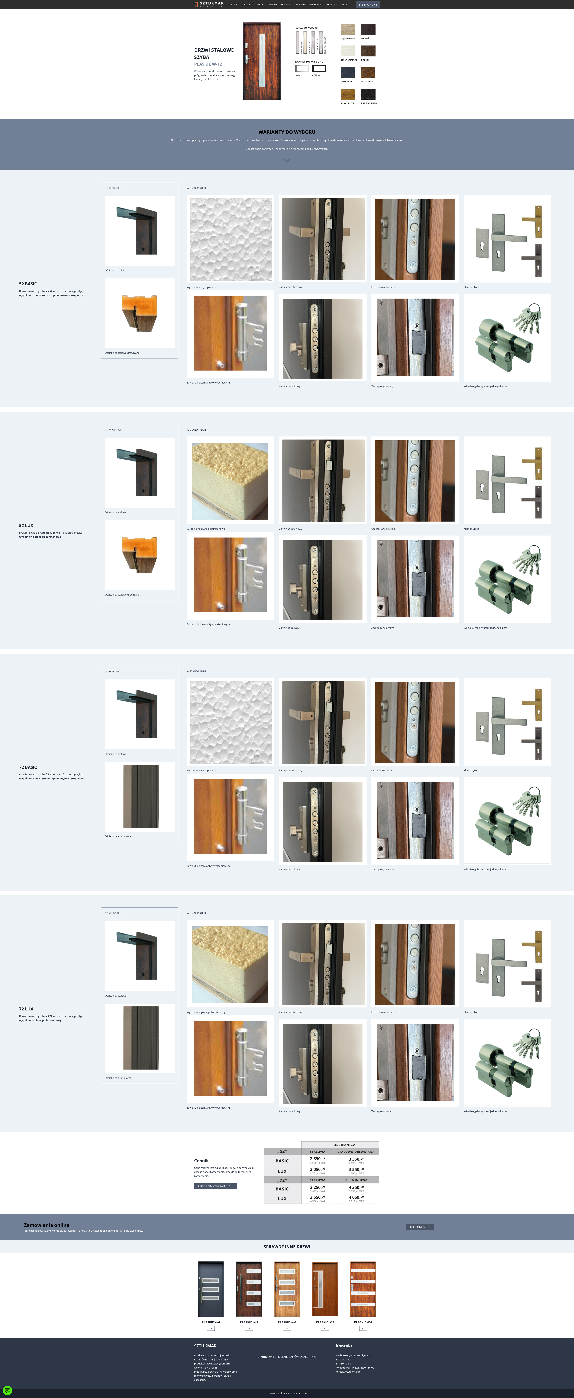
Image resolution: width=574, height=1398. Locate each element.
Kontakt (333, 4)
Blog (345, 4)
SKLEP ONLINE (368, 4)
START (261, 1356)
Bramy (273, 4)
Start (235, 4)
